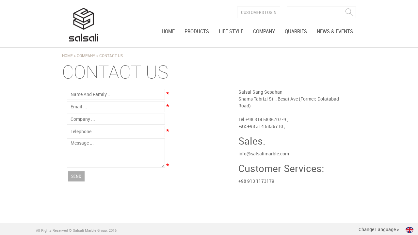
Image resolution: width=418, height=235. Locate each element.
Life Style (231, 32)
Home (168, 32)
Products (197, 32)
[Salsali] (83, 24)
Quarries (296, 32)
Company (264, 32)
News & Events (335, 32)
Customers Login (259, 12)
